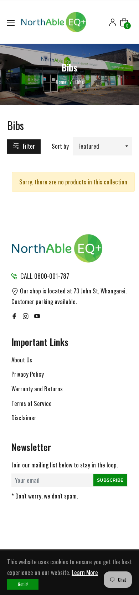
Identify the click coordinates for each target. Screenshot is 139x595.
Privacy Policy (27, 374)
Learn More (85, 572)
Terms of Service (31, 403)
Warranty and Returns (37, 388)
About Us (21, 359)
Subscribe (110, 480)
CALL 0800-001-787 (44, 276)
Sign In (112, 22)
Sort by (60, 146)
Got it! (23, 584)
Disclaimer (23, 417)
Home (61, 81)
